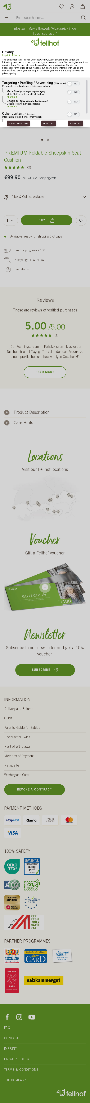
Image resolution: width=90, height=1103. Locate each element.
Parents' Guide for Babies (22, 728)
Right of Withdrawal (17, 746)
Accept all (75, 123)
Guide (8, 718)
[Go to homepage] (7, 6)
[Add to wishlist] (81, 220)
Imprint (6, 55)
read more (45, 372)
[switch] (73, 83)
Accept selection (18, 123)
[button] (69, 83)
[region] (45, 101)
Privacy (16, 55)
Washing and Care (16, 775)
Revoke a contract (34, 789)
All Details (12, 96)
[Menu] (7, 18)
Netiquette (11, 765)
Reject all (49, 123)
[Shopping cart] (82, 6)
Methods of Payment (19, 756)
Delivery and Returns (18, 709)
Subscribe (41, 670)
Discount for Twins (17, 737)
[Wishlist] (61, 6)
